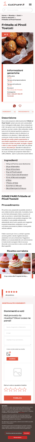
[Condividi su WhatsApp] (14, 107)
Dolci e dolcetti (12, 94)
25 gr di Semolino (13, 166)
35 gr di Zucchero (13, 169)
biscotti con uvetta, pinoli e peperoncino (14, 139)
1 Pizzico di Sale (12, 183)
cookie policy (21, 412)
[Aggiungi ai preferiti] (20, 106)
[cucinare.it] (14, 4)
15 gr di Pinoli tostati (14, 172)
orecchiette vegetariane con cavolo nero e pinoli (17, 141)
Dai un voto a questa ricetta (15, 385)
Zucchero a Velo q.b (14, 186)
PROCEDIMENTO (23, 111)
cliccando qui (11, 147)
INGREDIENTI (7, 111)
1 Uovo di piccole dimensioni (17, 175)
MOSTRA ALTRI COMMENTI (13, 303)
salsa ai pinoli (12, 145)
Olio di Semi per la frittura (16, 188)
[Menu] (30, 5)
